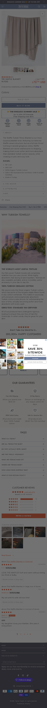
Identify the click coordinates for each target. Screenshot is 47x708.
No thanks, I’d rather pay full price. (35, 362)
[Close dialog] (46, 340)
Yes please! (35, 358)
